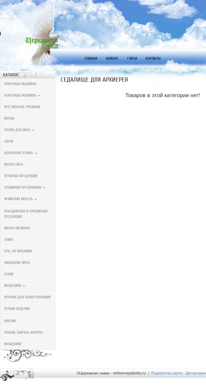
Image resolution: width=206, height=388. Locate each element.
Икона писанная (17, 228)
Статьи (132, 58)
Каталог (112, 58)
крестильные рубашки (22, 107)
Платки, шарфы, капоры (23, 332)
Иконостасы (13, 164)
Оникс (9, 239)
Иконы (9, 118)
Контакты (153, 58)
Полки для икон (18, 130)
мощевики (12, 344)
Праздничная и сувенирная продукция (25, 214)
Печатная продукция (20, 176)
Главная (90, 58)
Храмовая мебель (19, 199)
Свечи (8, 141)
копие (9, 274)
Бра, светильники (18, 251)
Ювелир (10, 321)
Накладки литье (17, 262)
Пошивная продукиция (23, 187)
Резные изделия (17, 308)
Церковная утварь (19, 153)
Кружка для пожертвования (27, 297)
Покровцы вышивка (20, 84)
